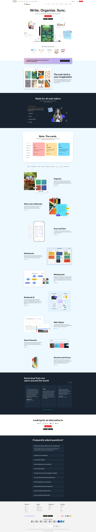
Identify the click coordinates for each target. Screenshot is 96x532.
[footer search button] (54, 526)
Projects (27, 1)
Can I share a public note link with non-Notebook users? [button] (44, 477)
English (74, 1)
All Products (36, 1)
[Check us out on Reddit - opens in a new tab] (62, 516)
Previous (69, 382)
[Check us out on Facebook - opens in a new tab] (69, 516)
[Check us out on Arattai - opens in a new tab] (70, 516)
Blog (25, 508)
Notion (58, 423)
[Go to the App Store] (45, 19)
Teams (30, 116)
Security (26, 510)
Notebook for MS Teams (40, 510)
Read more (35, 153)
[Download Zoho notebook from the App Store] (45, 516)
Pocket (49, 509)
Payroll (22, 1)
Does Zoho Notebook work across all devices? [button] (42, 464)
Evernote (40, 423)
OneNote (52, 423)
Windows (61, 510)
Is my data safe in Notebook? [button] (39, 459)
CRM (19, 1)
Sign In (77, 1)
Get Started (81, 1)
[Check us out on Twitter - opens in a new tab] (61, 516)
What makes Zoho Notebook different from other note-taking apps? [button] (47, 445)
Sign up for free (48, 426)
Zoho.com (15, 1)
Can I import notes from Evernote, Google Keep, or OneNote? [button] (45, 473)
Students (31, 113)
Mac (61, 509)
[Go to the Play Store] (50, 19)
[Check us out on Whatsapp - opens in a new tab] (64, 516)
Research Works (32, 119)
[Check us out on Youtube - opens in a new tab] (67, 516)
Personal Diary (32, 106)
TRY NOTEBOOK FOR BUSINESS (65, 60)
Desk (24, 1)
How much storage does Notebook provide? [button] (42, 490)
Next (71, 382)
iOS (60, 508)
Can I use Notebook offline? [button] (39, 468)
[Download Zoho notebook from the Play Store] (50, 516)
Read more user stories (47, 409)
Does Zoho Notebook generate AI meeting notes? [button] (43, 486)
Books (32, 1)
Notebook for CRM (39, 508)
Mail (30, 1)
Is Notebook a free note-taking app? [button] (41, 455)
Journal (30, 122)
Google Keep (46, 423)
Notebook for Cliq (39, 509)
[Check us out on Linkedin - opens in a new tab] (66, 516)
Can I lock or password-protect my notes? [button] (42, 495)
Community (26, 509)
